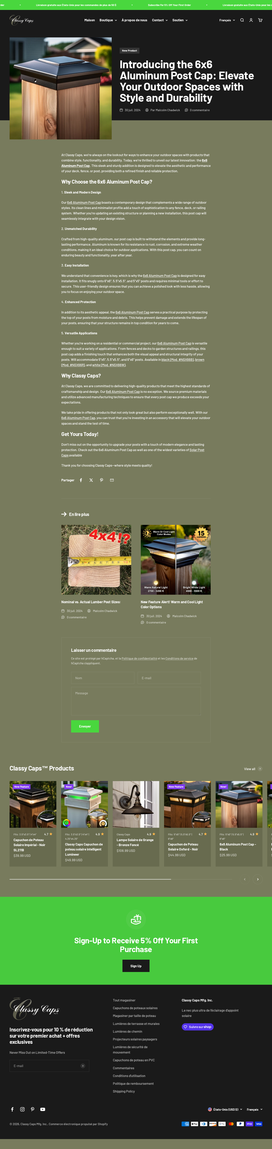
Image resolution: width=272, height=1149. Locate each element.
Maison (89, 20)
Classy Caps (123, 834)
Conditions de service (179, 658)
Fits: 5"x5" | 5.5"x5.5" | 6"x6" (180, 836)
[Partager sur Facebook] (81, 480)
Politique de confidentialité (139, 658)
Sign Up (136, 966)
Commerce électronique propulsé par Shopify (78, 1124)
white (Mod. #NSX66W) (108, 365)
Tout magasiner (124, 1000)
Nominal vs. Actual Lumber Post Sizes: (91, 602)
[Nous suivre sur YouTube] (42, 1109)
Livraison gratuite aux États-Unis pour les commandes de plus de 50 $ (66, 5)
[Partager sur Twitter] (91, 480)
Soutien (178, 20)
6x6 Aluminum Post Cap (84, 202)
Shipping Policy (124, 1091)
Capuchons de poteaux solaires (135, 1008)
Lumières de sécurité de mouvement (130, 1049)
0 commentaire (200, 110)
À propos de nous (134, 20)
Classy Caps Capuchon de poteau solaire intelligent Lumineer (84, 849)
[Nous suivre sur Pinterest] (32, 1109)
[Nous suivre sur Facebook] (12, 1109)
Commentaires (123, 1068)
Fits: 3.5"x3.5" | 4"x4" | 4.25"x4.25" (77, 836)
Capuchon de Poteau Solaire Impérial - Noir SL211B (29, 845)
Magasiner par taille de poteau (134, 1016)
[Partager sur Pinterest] (102, 480)
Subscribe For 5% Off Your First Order (159, 5)
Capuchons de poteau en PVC (134, 1060)
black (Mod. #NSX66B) (177, 359)
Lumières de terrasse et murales (136, 1023)
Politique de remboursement (133, 1083)
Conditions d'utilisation (129, 1076)
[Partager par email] (112, 480)
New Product (129, 50)
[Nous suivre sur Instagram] (22, 1109)
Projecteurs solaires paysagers (135, 1039)
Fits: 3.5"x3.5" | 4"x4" (25, 834)
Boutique (106, 20)
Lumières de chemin (127, 1031)
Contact (158, 20)
